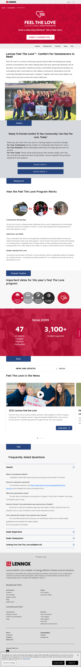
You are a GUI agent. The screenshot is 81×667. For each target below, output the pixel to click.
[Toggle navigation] (73, 1)
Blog (7, 599)
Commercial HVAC (14, 606)
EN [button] (68, 2)
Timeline (58, 46)
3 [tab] (40, 438)
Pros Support (44, 592)
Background (47, 46)
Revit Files (43, 621)
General (9, 467)
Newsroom (9, 639)
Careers (43, 635)
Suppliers (9, 637)
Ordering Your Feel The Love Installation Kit (24, 545)
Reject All (72, 663)
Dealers (37, 46)
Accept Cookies (58, 663)
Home (3, 7)
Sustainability (11, 7)
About (8, 632)
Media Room (10, 602)
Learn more (26, 659)
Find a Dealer (10, 595)
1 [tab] (37, 438)
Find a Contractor (46, 614)
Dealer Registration (14, 532)
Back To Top (42, 557)
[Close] (78, 655)
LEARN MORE (62, 428)
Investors (9, 635)
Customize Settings (9, 663)
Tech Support (44, 617)
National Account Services (48, 624)
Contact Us (44, 637)
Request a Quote (11, 614)
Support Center (11, 597)
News (65, 46)
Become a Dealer (46, 595)
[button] (79, 333)
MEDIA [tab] (62, 368)
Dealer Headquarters (14, 538)
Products (9, 592)
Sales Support (44, 619)
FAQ (72, 46)
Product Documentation (14, 617)
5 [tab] (43, 438)
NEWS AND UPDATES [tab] (26, 368)
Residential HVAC (14, 585)
